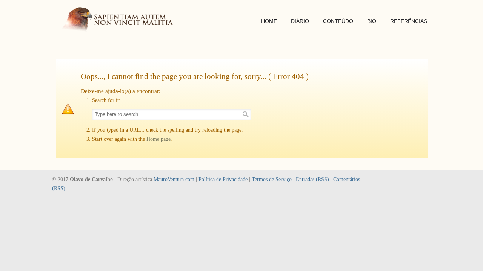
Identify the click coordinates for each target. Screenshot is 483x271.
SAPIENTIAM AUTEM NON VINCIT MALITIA (120, 20)
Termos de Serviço (272, 179)
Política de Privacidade (223, 179)
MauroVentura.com (174, 179)
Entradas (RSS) (312, 179)
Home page (158, 139)
